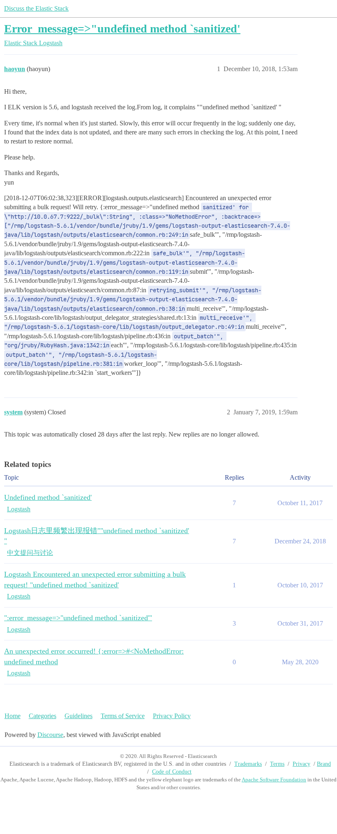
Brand (324, 764)
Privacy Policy (172, 715)
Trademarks (248, 764)
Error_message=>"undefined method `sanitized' (122, 28)
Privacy (301, 764)
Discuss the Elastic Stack (36, 8)
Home (13, 715)
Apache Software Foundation (274, 779)
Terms (277, 764)
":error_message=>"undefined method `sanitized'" (78, 618)
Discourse (50, 734)
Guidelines (78, 715)
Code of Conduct (172, 772)
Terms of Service (123, 715)
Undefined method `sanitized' (48, 497)
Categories (42, 715)
